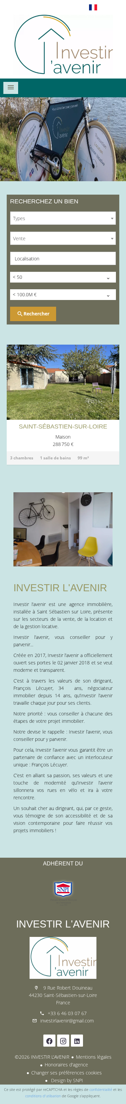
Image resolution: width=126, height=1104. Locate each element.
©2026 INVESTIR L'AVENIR (42, 1057)
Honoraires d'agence (66, 1064)
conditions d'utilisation (43, 1095)
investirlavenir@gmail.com (67, 1020)
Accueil (63, 45)
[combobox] (63, 218)
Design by (66, 1080)
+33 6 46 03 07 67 (67, 1013)
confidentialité (100, 1089)
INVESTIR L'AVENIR (63, 924)
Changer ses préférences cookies (66, 1072)
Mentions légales (94, 1057)
